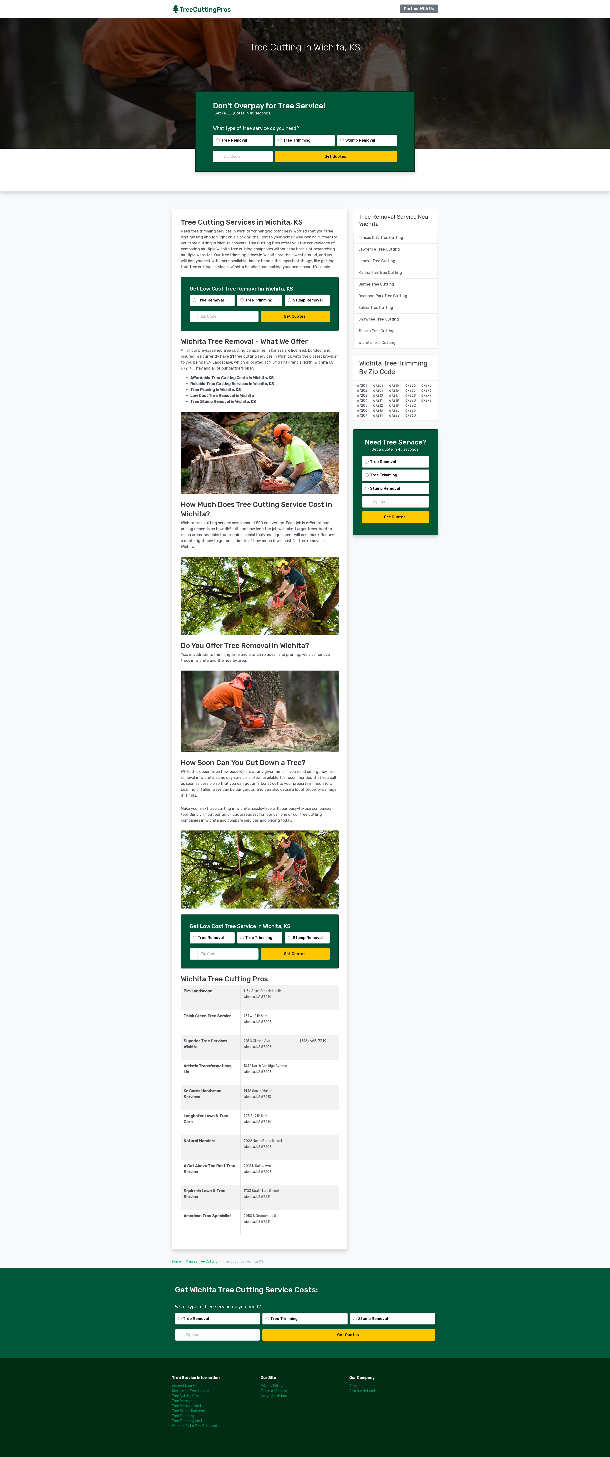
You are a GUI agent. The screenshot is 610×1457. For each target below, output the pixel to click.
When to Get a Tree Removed (194, 1426)
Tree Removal (182, 1401)
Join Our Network (362, 1391)
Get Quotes (335, 156)
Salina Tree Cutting (375, 307)
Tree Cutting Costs (186, 1396)
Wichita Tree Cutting (377, 342)
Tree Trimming (183, 1416)
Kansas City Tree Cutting (380, 237)
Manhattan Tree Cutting (380, 272)
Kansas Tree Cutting (202, 1261)
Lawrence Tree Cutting (379, 249)
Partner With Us (419, 8)
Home (176, 1261)
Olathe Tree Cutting (376, 284)
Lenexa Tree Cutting (376, 261)
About (354, 1386)
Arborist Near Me (184, 1386)
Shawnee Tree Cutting (378, 319)
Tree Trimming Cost (187, 1421)
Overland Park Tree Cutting (382, 296)
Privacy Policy (271, 1386)
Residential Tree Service (190, 1391)
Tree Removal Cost (186, 1406)
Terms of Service (274, 1391)
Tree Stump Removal (188, 1411)
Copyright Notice (274, 1396)
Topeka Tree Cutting (376, 331)
